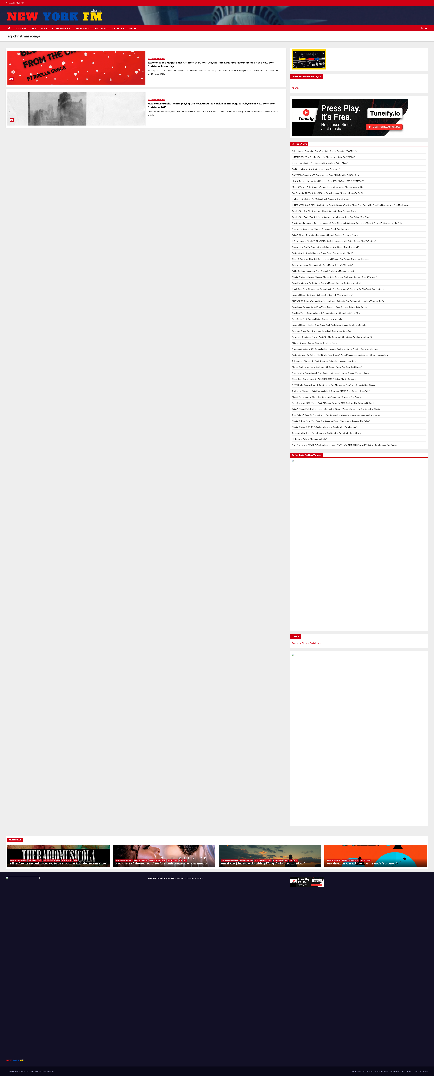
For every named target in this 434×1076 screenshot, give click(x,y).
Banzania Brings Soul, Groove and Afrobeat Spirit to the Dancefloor (322, 331)
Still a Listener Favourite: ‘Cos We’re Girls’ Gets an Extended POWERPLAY (324, 151)
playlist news (66, 860)
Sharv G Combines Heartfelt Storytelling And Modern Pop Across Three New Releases (330, 259)
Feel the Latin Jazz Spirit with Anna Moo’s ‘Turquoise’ (316, 169)
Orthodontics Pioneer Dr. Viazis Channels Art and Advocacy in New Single (324, 361)
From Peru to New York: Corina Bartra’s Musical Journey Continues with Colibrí (327, 283)
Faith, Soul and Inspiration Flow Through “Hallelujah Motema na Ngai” (323, 271)
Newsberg (38, 1071)
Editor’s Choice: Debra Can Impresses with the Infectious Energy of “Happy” (325, 235)
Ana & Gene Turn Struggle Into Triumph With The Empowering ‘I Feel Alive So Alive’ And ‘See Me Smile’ (338, 289)
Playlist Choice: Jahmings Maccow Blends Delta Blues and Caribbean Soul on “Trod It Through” (334, 277)
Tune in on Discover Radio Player (306, 643)
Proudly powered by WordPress (17, 1071)
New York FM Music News (156, 58)
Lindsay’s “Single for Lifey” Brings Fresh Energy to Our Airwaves (320, 199)
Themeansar (49, 1071)
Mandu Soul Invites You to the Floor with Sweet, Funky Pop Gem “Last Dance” (327, 367)
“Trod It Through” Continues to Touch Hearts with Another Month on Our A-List (327, 187)
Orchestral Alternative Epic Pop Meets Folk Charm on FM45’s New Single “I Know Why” (331, 391)
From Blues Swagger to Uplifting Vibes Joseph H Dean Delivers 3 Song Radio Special (329, 307)
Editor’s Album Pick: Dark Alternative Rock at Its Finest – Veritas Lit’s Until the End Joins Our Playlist (336, 409)
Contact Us (117, 28)
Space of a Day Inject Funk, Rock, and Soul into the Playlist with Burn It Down (326, 433)
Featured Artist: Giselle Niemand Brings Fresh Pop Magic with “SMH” (322, 253)
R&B (185, 860)
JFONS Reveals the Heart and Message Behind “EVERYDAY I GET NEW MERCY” (328, 181)
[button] (422, 28)
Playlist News (39, 28)
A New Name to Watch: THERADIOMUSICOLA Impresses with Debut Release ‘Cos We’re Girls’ (334, 241)
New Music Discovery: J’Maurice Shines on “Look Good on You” (320, 229)
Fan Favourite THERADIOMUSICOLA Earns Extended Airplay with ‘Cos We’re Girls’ (328, 193)
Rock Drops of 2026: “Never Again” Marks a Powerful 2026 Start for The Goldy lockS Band (333, 403)
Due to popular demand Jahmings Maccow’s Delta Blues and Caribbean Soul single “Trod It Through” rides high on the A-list (347, 223)
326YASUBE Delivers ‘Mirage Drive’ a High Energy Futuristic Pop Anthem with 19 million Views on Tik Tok (338, 301)
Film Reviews (100, 28)
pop (180, 860)
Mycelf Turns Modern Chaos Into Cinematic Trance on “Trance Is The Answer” (327, 397)
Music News (21, 28)
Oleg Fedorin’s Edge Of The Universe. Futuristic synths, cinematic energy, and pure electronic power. (336, 415)
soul (295, 860)
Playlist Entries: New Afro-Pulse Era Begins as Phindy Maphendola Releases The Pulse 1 (331, 421)
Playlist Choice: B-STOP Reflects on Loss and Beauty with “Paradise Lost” (324, 427)
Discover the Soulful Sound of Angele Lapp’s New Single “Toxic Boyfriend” (325, 247)
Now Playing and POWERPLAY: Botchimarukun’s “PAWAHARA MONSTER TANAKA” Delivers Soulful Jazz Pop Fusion (344, 445)
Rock (75, 860)
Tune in (132, 28)
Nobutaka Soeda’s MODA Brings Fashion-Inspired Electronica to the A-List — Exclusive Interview (335, 349)
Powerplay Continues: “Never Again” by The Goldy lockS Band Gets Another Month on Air (332, 337)
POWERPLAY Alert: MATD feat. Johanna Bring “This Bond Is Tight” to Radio (325, 175)
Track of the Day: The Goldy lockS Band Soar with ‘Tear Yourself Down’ (324, 211)
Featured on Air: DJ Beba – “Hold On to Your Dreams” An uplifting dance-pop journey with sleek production (340, 355)
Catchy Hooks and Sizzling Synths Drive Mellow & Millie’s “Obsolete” (322, 265)
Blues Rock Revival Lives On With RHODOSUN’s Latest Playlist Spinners (324, 379)
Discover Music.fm (195, 878)
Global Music (82, 28)
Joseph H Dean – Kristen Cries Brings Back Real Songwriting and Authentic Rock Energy (331, 325)
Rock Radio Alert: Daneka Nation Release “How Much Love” (318, 319)
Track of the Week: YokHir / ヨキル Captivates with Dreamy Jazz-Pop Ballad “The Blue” (330, 217)
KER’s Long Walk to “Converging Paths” (309, 439)
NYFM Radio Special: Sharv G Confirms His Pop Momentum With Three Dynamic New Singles (333, 385)
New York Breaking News (18, 860)
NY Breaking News (61, 28)
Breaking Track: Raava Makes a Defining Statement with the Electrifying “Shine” (327, 313)
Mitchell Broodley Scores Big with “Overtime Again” (314, 343)
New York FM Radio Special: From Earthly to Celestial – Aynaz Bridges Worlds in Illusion (331, 373)
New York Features (35, 860)
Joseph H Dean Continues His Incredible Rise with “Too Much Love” (322, 295)
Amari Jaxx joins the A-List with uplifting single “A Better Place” (320, 163)
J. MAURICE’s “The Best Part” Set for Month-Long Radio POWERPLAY (323, 157)
